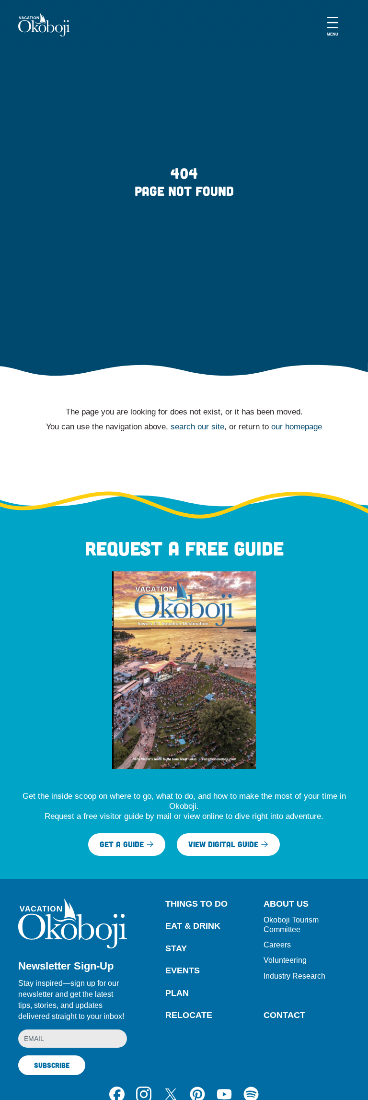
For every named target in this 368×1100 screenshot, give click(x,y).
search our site (197, 426)
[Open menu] (332, 24)
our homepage (296, 426)
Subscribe (51, 1065)
